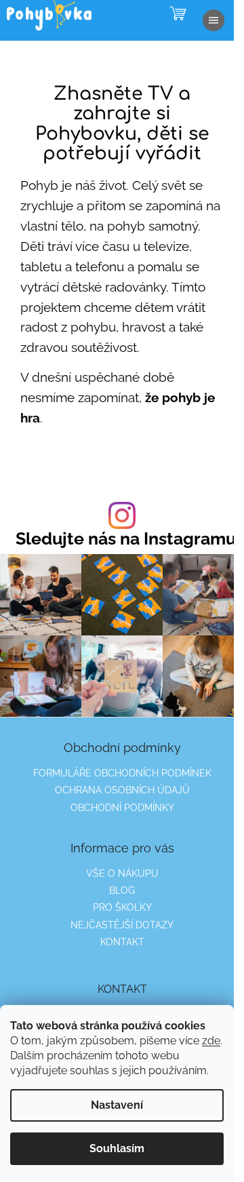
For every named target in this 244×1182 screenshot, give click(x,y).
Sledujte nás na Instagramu (126, 538)
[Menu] (213, 20)
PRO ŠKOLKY (122, 907)
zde (211, 1040)
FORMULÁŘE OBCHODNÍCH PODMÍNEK (122, 773)
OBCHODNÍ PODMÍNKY (122, 807)
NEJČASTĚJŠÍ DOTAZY (122, 925)
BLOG (122, 890)
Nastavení (117, 1105)
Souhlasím (116, 1148)
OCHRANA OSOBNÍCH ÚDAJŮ (122, 790)
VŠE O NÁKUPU (122, 873)
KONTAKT (122, 942)
